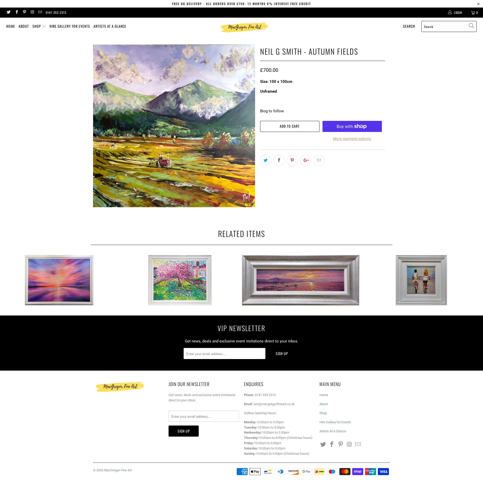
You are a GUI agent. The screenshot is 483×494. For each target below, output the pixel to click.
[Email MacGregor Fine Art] (40, 12)
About (24, 26)
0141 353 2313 (56, 12)
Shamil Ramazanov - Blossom (180, 280)
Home (10, 26)
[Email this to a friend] (319, 160)
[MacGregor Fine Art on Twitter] (8, 12)
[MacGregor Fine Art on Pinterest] (24, 12)
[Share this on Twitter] (265, 160)
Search (409, 26)
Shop (37, 26)
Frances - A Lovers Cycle (421, 280)
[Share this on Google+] (305, 160)
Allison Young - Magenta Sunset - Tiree (59, 280)
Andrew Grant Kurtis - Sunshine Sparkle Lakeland (301, 280)
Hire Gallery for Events (70, 26)
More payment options (352, 138)
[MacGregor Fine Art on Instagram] (32, 12)
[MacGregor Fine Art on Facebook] (16, 12)
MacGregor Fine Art (118, 470)
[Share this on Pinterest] (292, 160)
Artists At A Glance (110, 26)
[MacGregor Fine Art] (244, 27)
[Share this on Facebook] (279, 160)
